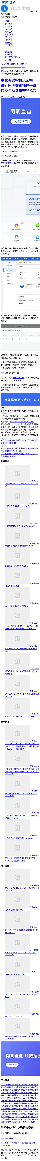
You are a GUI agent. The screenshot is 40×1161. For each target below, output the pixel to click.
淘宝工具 (9, 1109)
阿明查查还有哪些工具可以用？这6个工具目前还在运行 (22, 483)
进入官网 (5, 1138)
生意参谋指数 (17, 1106)
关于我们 (8, 45)
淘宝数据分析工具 (31, 1119)
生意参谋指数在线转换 (19, 1090)
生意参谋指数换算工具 (22, 1103)
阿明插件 (4, 1087)
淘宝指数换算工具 (8, 1101)
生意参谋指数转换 (8, 440)
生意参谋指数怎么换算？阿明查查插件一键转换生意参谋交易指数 (18, 85)
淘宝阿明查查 (6, 1122)
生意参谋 (25, 1093)
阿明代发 (16, 1111)
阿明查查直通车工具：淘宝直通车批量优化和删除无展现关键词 (22, 694)
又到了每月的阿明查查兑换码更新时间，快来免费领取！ (22, 648)
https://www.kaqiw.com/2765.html (22, 422)
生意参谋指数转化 (15, 1093)
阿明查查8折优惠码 (12, 57)
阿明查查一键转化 (17, 1119)
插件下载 (13, 1138)
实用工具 (8, 32)
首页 (7, 21)
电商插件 (8, 29)
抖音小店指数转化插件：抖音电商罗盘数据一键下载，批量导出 (22, 671)
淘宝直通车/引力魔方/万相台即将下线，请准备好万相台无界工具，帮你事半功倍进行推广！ (22, 626)
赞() (3, 408)
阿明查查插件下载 (26, 1087)
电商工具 (9, 1111)
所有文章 (8, 43)
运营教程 (8, 37)
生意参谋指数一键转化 (27, 1122)
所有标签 (8, 52)
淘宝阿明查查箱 (21, 1098)
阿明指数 (9, 1103)
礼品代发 (8, 27)
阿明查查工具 (33, 1085)
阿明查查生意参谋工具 (22, 1109)
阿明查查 (8, 24)
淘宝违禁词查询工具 (28, 1111)
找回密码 (24, 64)
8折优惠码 (9, 35)
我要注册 (14, 64)
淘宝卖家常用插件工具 (17, 1114)
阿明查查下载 (27, 440)
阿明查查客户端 (10, 1117)
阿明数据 (13, 1095)
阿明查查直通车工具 (25, 1117)
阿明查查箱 (23, 1085)
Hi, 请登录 (5, 64)
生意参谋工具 (33, 1098)
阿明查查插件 (11, 443)
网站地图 (24, 1143)
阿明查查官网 (15, 152)
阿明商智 (29, 1114)
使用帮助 (8, 40)
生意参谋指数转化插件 (24, 1101)
